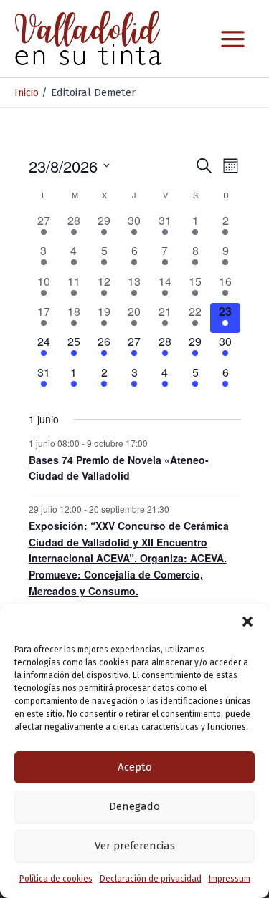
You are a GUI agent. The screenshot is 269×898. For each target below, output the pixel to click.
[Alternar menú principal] (233, 39)
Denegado (134, 806)
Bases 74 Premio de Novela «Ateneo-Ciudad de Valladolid (119, 468)
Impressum (229, 879)
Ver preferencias (135, 845)
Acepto (135, 767)
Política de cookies (56, 879)
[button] (247, 621)
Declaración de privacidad (151, 879)
